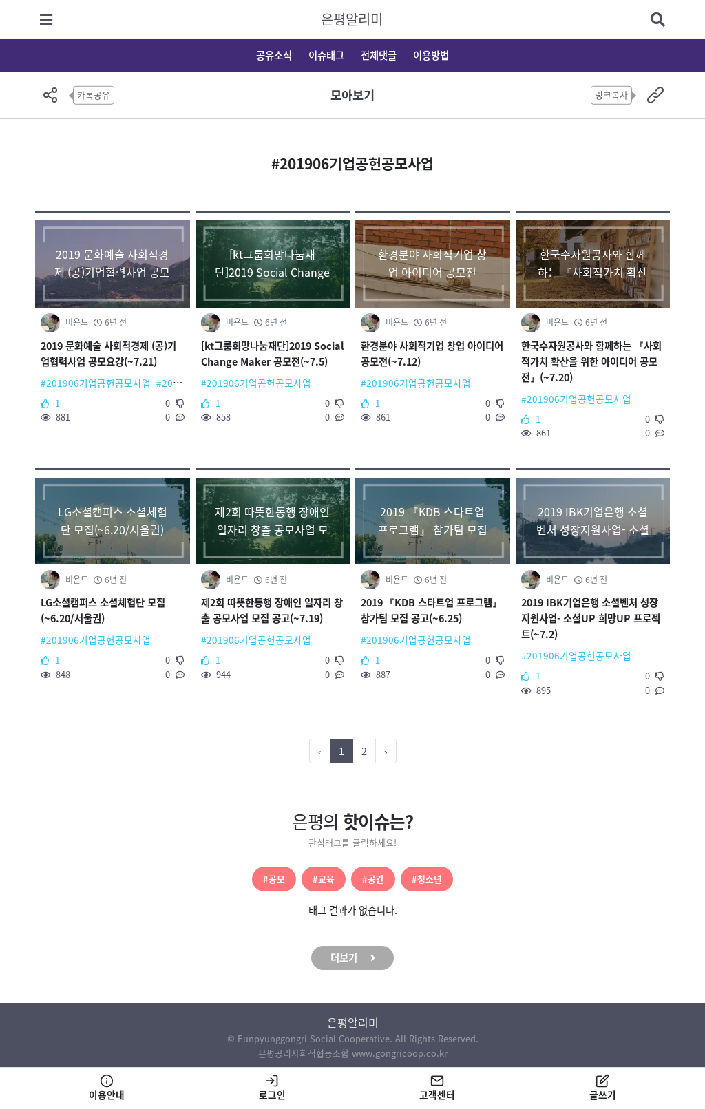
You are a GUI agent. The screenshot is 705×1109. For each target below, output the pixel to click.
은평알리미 (352, 19)
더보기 (343, 957)
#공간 (373, 878)
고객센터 (437, 1094)
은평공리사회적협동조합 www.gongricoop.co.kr (353, 1052)
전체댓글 (379, 55)
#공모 (274, 878)
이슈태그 (326, 55)
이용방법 (431, 55)
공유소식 (274, 55)
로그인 (272, 1094)
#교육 (324, 878)
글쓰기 (602, 1094)
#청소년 (427, 878)
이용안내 (107, 1094)
